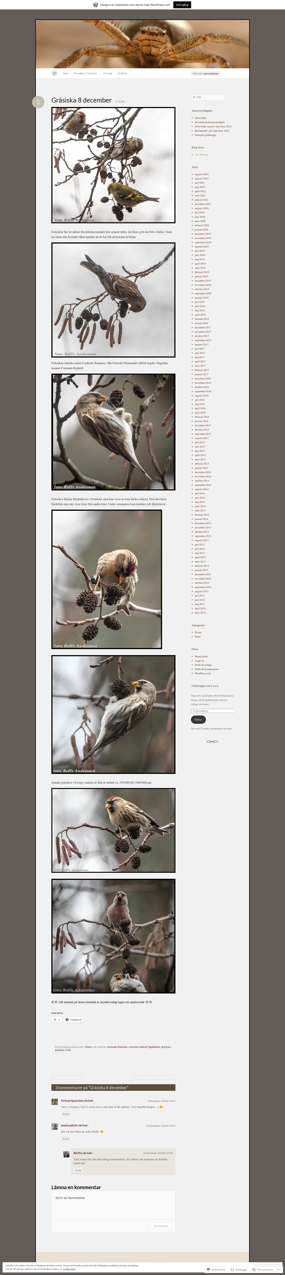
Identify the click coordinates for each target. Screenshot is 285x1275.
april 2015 (200, 455)
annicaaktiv (69, 1125)
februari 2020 (202, 225)
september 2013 (203, 536)
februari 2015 (202, 463)
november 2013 (203, 527)
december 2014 (203, 472)
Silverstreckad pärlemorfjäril (210, 122)
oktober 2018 (202, 289)
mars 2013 (200, 561)
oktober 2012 (202, 582)
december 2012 (203, 574)
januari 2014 (201, 519)
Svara (66, 1114)
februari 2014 (202, 514)
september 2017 (203, 340)
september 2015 (203, 434)
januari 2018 (201, 323)
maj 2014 (200, 502)
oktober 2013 (202, 531)
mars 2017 (200, 365)
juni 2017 (200, 353)
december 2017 (203, 327)
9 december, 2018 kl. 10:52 (161, 1101)
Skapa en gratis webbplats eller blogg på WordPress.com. (82, 1257)
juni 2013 (200, 548)
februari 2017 (202, 370)
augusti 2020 (202, 208)
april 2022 (200, 191)
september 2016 (203, 391)
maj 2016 (200, 404)
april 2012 (200, 608)
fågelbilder (154, 1046)
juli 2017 (200, 348)
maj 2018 (200, 310)
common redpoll (138, 1046)
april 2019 (200, 263)
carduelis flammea (117, 1046)
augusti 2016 (202, 395)
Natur (89, 1046)
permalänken (211, 73)
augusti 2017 (202, 344)
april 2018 (200, 314)
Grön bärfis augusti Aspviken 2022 (213, 126)
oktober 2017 (202, 336)
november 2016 (203, 382)
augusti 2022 (202, 178)
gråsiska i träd (63, 1050)
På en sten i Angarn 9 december (154, 1077)
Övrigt (198, 632)
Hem (65, 73)
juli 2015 (200, 442)
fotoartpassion (72, 1100)
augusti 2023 (202, 174)
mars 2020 (200, 221)
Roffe (122, 101)
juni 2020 (200, 216)
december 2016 (203, 378)
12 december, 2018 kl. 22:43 (158, 1153)
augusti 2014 (202, 489)
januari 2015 (201, 468)
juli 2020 (200, 212)
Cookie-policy (69, 1268)
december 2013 (203, 523)
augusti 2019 (202, 246)
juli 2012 (200, 595)
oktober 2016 (202, 387)
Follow (198, 719)
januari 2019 (201, 276)
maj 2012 (200, 604)
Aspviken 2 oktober (86, 73)
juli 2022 (200, 182)
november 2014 (203, 476)
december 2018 (203, 280)
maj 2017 (200, 357)
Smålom (122, 73)
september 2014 (203, 485)
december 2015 (203, 425)
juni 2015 (200, 446)
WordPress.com (203, 673)
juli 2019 (200, 250)
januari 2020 (201, 229)
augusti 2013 (202, 540)
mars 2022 (200, 195)
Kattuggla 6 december (67, 1077)
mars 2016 (200, 412)
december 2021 (203, 204)
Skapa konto (201, 656)
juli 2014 (200, 493)
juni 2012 (200, 600)
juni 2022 (200, 187)
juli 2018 (200, 302)
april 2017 (200, 361)
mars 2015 (200, 459)
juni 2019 (200, 255)
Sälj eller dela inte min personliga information (141, 1257)
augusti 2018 (202, 297)
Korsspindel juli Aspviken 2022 (212, 130)
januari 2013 (201, 570)
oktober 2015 (202, 429)
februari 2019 (202, 272)
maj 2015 (200, 451)
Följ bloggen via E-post (205, 685)
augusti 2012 (202, 591)
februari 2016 (202, 416)
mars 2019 (200, 268)
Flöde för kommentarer (207, 669)
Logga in (199, 660)
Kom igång (182, 4)
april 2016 (200, 408)
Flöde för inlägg (203, 665)
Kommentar (161, 1226)
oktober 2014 (202, 480)
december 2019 (203, 233)
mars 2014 (200, 510)
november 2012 (203, 578)
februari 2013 (202, 565)
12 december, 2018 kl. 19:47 (160, 1125)
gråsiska (166, 1046)
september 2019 (203, 242)
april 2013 (200, 557)
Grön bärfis (200, 118)
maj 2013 (200, 553)
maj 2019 (200, 259)
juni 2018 (200, 306)
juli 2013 (200, 544)
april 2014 (200, 506)
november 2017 (203, 331)
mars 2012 (200, 612)
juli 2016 (200, 399)
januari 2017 (201, 374)
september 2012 (203, 587)
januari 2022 (201, 199)
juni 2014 (200, 497)
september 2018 (203, 293)
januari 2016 (201, 421)
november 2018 (203, 285)
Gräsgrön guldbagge (205, 135)
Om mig (107, 73)
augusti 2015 (202, 438)
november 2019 (203, 238)
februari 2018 (202, 319)
